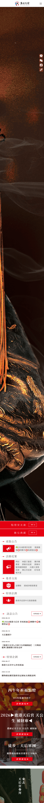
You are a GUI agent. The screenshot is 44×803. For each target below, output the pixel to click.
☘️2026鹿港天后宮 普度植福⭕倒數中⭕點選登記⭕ (28, 548)
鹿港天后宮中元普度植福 (26, 600)
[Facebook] (41, 65)
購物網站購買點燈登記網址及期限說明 (19, 675)
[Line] (41, 56)
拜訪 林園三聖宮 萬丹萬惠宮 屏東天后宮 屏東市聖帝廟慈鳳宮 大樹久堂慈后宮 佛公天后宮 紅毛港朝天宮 (28, 567)
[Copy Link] (41, 69)
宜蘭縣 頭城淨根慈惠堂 (26, 585)
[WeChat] (41, 60)
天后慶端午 (7, 634)
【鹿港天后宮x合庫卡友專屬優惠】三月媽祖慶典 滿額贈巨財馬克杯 (21, 646)
